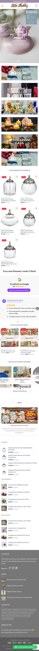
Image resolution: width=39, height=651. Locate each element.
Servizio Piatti (22, 613)
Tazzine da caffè (14, 615)
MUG (9, 613)
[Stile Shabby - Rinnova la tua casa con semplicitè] (19, 6)
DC (22, 610)
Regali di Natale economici (15, 585)
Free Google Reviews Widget (20, 325)
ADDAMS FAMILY (6, 610)
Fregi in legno (32, 610)
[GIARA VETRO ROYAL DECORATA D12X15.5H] (29, 217)
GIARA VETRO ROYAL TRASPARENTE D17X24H (8, 199)
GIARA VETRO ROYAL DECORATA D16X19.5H (27, 199)
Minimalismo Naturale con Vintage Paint (19, 597)
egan (26, 610)
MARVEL (4, 613)
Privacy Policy (6, 646)
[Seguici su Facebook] (9, 568)
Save (5, 177)
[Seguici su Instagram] (13, 568)
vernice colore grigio (25, 615)
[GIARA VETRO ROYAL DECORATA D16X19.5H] (29, 185)
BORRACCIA (16, 610)
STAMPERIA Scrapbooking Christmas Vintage (27, 351)
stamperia (30, 613)
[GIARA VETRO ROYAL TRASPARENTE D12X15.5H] (10, 248)
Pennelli (15, 613)
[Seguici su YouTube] (16, 568)
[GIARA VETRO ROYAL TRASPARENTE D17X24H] (10, 185)
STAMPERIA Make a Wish (8, 351)
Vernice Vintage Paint (7, 618)
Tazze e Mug (5, 615)
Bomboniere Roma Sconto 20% (19, 425)
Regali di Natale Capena (14, 591)
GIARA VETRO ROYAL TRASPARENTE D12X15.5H (9, 263)
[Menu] (2, 6)
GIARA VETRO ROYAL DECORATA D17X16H (7, 231)
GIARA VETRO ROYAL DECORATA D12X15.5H (27, 231)
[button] (1, 308)
